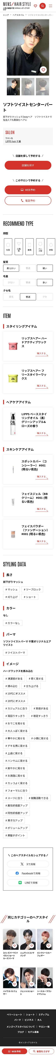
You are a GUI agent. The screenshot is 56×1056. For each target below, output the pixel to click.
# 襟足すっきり (39, 716)
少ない (11, 282)
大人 (39, 1020)
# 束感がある (41, 708)
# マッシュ (11, 589)
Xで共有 (31, 864)
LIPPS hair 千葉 (13, 141)
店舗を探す (28, 165)
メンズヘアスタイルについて (21, 1027)
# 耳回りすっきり (15, 716)
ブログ (20, 1032)
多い (45, 282)
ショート (30, 1014)
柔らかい (11, 268)
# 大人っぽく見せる (16, 731)
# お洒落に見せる (15, 775)
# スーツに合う (14, 798)
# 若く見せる (36, 678)
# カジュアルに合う (16, 708)
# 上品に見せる (14, 753)
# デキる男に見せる (16, 746)
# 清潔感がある (14, 678)
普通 (28, 268)
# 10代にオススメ (15, 693)
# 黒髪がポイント (15, 835)
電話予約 (30, 200)
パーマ (17, 1020)
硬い (45, 268)
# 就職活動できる (38, 798)
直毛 (11, 296)
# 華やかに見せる (15, 738)
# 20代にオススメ (15, 701)
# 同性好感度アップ (16, 813)
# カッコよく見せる (16, 783)
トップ (6, 15)
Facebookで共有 (31, 873)
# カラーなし (12, 623)
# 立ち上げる (31, 686)
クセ (45, 296)
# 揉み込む (11, 686)
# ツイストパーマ (15, 652)
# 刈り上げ (11, 597)
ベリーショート (14, 1014)
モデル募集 (33, 1032)
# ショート (30, 597)
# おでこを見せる (15, 723)
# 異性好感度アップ (16, 805)
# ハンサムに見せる (16, 760)
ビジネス (29, 1020)
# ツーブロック (32, 589)
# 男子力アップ (14, 820)
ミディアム (44, 1014)
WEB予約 (16, 1051)
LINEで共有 (31, 882)
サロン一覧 (44, 1027)
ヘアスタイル (18, 15)
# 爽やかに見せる (15, 768)
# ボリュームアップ (16, 828)
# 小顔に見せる (39, 738)
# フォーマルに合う (16, 790)
